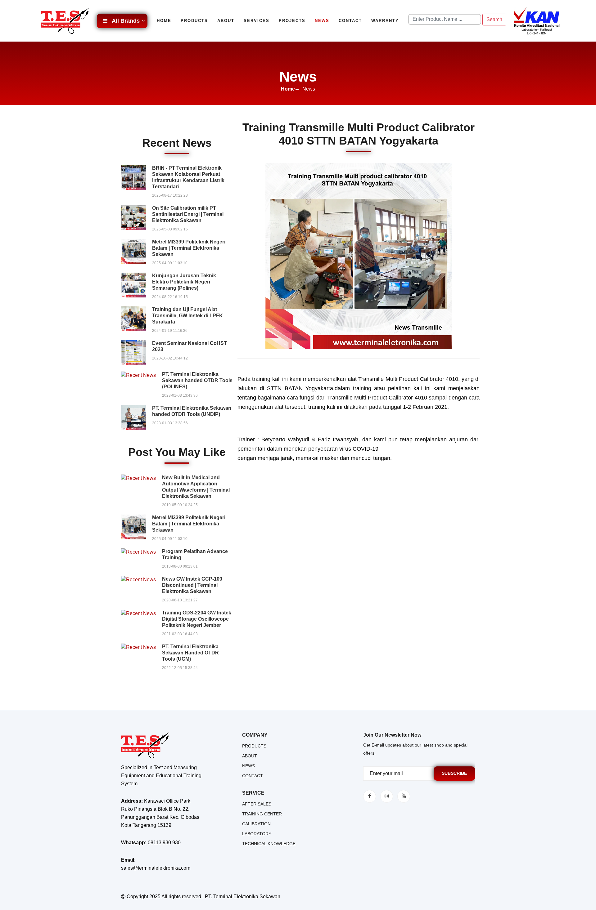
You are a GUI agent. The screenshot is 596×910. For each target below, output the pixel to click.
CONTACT (252, 775)
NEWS (248, 765)
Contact (350, 20)
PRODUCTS (254, 745)
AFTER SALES (256, 803)
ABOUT (249, 755)
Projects (292, 20)
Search (494, 19)
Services (256, 20)
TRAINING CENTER (262, 813)
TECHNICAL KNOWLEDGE (269, 843)
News (322, 20)
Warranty (385, 20)
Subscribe (454, 773)
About (225, 20)
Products (194, 20)
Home (164, 20)
